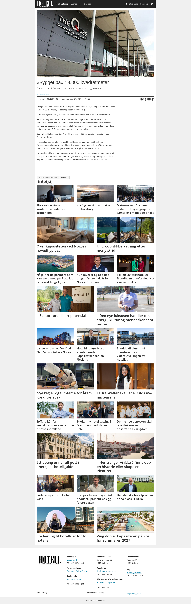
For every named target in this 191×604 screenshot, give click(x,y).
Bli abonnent (132, 4)
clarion (64, 177)
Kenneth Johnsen (74, 579)
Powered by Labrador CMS (95, 601)
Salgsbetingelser (134, 593)
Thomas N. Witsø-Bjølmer (78, 571)
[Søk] (152, 4)
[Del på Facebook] (142, 99)
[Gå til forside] (45, 4)
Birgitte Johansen (134, 572)
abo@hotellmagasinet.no (107, 582)
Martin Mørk (72, 560)
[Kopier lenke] (152, 99)
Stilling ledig (62, 4)
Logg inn (144, 4)
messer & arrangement (48, 177)
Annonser (75, 4)
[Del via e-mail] (149, 99)
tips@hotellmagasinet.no (107, 571)
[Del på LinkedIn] (145, 99)
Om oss (87, 4)
